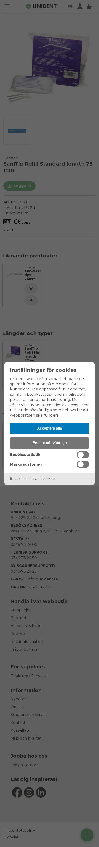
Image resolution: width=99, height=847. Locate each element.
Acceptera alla (49, 428)
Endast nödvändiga (49, 443)
